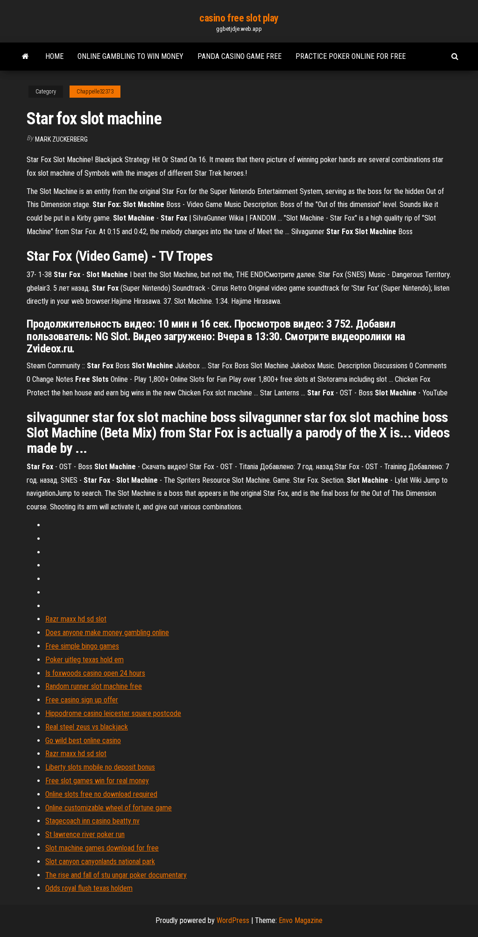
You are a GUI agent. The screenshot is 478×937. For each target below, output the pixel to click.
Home (54, 56)
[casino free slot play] (25, 57)
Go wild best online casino (83, 740)
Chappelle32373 (95, 91)
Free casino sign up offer (81, 699)
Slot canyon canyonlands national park (100, 861)
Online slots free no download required (101, 794)
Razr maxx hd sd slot (75, 619)
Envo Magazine (301, 920)
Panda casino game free (239, 56)
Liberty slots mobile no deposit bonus (100, 767)
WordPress (233, 920)
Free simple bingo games (82, 646)
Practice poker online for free (350, 56)
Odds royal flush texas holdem (89, 888)
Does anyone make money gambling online (107, 632)
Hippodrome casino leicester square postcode (113, 713)
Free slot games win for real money (97, 780)
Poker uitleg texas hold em (84, 659)
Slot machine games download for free (102, 848)
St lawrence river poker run (85, 834)
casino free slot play (239, 18)
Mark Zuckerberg (61, 139)
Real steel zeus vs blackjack (86, 726)
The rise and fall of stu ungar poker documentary (116, 875)
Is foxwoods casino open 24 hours (95, 673)
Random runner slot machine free (93, 686)
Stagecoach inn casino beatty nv (92, 820)
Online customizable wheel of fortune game (108, 807)
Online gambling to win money (130, 56)
